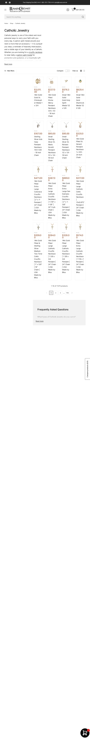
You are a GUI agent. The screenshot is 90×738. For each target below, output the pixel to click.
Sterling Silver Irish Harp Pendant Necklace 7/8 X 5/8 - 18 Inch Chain (38, 145)
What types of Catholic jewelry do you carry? (56, 317)
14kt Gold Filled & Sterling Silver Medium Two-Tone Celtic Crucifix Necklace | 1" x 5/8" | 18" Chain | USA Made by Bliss (38, 259)
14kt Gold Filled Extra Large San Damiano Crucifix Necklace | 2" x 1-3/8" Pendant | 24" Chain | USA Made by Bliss (66, 200)
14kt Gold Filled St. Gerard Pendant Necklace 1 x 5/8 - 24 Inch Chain (80, 148)
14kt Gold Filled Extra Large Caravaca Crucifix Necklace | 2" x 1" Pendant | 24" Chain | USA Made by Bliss (38, 197)
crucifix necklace (35, 52)
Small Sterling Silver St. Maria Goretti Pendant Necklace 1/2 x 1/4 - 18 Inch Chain (52, 148)
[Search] (83, 16)
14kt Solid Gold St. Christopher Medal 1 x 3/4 (38, 100)
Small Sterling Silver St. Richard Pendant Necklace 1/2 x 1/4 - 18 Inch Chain (66, 147)
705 (67, 293)
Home (6, 23)
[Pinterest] (9, 2)
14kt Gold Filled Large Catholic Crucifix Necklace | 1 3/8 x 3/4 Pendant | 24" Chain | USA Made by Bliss (52, 256)
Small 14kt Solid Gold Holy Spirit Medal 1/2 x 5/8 (66, 101)
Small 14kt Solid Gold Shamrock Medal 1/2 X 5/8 (80, 101)
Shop (11, 23)
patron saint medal (24, 55)
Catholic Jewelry (20, 23)
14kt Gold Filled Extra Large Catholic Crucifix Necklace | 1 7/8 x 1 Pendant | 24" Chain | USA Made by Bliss (80, 256)
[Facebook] (6, 2)
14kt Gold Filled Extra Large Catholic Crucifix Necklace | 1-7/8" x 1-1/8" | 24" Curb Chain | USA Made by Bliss (52, 200)
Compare (60, 71)
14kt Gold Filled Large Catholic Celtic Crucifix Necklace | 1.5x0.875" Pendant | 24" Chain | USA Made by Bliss (80, 198)
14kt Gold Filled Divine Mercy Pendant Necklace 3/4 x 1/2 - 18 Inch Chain (52, 105)
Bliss (35, 87)
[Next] (72, 293)
